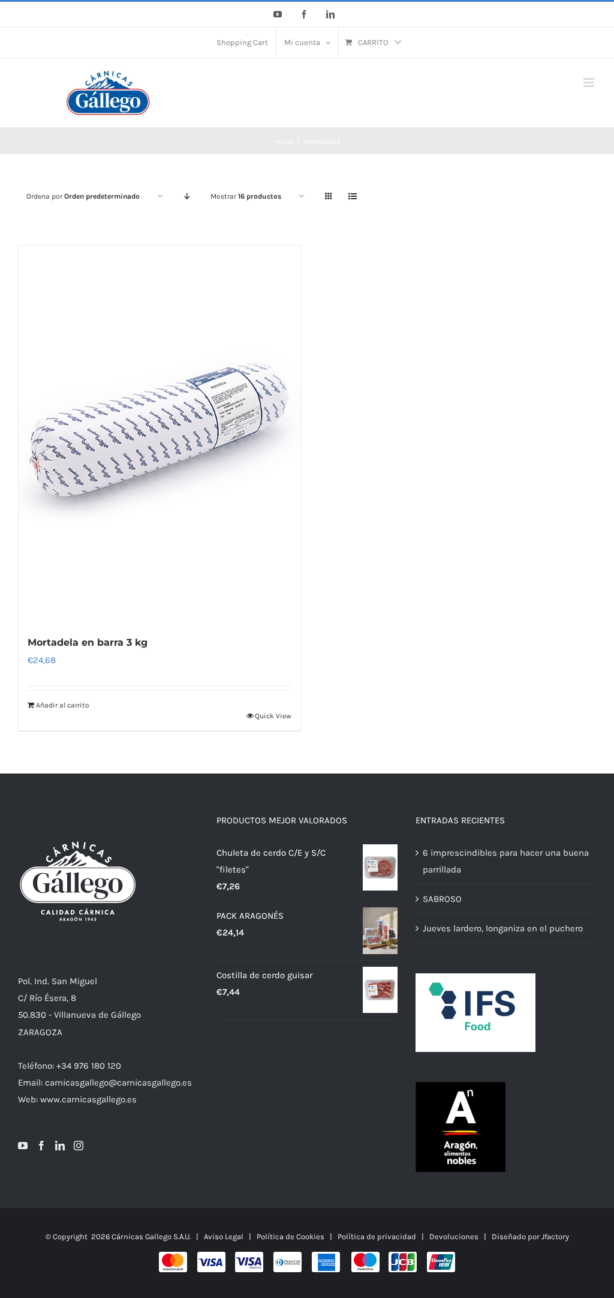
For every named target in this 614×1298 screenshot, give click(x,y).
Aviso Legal (223, 1236)
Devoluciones (453, 1236)
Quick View (273, 716)
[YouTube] (23, 1145)
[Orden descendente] (186, 196)
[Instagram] (78, 1145)
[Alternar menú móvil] (589, 82)
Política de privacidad (377, 1236)
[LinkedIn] (60, 1145)
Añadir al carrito (62, 705)
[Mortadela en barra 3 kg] (159, 433)
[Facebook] (41, 1145)
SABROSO (442, 899)
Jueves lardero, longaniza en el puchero (503, 928)
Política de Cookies (290, 1236)
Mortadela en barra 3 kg (88, 642)
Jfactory (555, 1236)
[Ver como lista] (352, 196)
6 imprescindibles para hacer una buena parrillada (506, 861)
